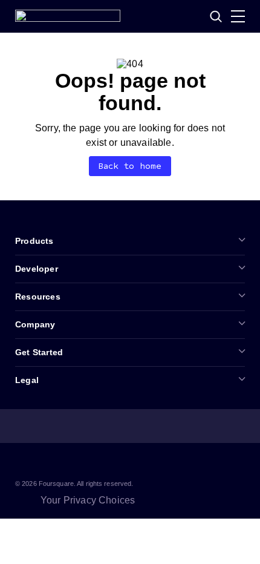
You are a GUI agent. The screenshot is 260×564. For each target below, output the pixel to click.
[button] (216, 16)
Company (35, 324)
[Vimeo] (109, 462)
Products (34, 241)
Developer (36, 269)
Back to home (130, 166)
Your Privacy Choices (88, 500)
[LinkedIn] (22, 462)
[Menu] (238, 16)
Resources (37, 296)
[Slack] (138, 462)
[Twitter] (51, 462)
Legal (27, 380)
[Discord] (80, 462)
